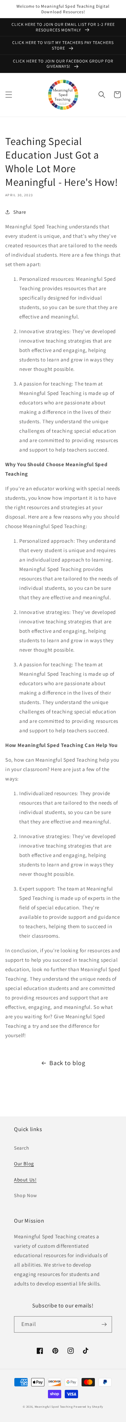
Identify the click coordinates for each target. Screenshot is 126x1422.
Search (21, 1148)
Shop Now (25, 1195)
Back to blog (67, 1063)
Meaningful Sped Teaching (54, 1406)
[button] (8, 94)
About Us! (25, 1180)
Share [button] (19, 212)
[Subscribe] (104, 1324)
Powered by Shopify (88, 1406)
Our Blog (24, 1163)
